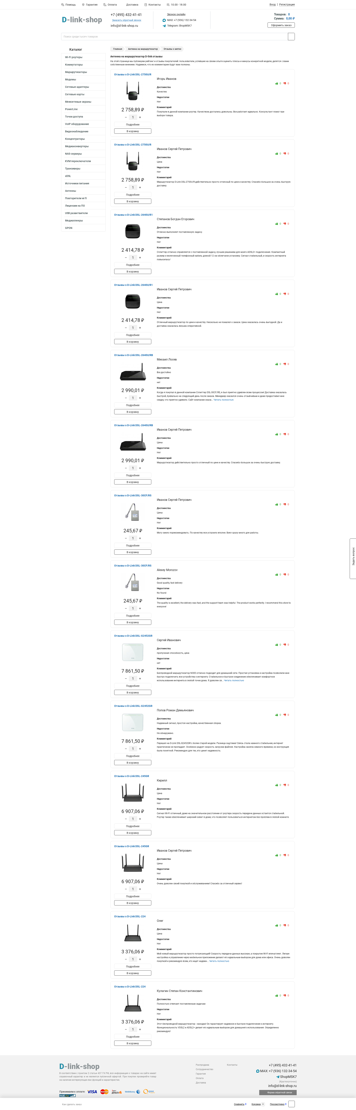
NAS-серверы (73, 153)
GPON (68, 227)
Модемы (70, 79)
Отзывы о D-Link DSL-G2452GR (133, 635)
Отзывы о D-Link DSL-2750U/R (132, 74)
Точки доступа (74, 116)
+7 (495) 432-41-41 (126, 14)
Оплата (112, 4)
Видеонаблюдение (76, 131)
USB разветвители (76, 213)
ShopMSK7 (288, 1077)
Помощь (70, 4)
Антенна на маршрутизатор (143, 49)
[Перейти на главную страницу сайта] (82, 20)
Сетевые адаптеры (77, 86)
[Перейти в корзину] (270, 17)
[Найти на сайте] (291, 36)
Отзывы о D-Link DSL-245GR (131, 776)
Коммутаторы (74, 64)
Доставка (132, 4)
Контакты (155, 4)
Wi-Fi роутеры (73, 57)
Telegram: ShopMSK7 (179, 25)
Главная (117, 49)
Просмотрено (277, 1104)
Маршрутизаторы (76, 72)
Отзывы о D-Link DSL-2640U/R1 (133, 214)
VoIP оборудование (77, 124)
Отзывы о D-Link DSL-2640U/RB (133, 355)
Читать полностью (224, 400)
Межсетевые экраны (78, 101)
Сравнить (239, 1104)
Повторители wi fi (76, 198)
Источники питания (77, 183)
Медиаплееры (74, 220)
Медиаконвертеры (77, 146)
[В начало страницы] (291, 1104)
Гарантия (92, 4)
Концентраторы (75, 138)
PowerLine (71, 109)
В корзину (133, 131)
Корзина (256, 1104)
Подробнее (132, 124)
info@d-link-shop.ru (282, 1086)
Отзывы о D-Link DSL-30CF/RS (132, 495)
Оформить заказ (281, 25)
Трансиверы (72, 168)
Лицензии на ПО (75, 205)
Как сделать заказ (72, 1104)
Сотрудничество (204, 1069)
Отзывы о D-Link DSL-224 (130, 916)
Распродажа (202, 1065)
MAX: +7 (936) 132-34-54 (181, 20)
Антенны (70, 190)
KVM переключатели (78, 161)
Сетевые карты (74, 94)
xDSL (68, 175)
